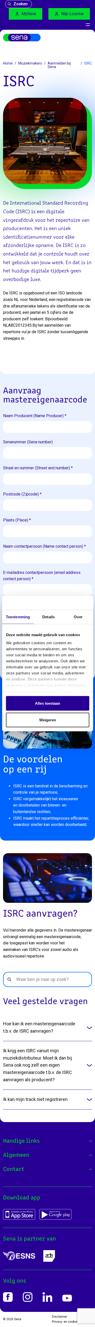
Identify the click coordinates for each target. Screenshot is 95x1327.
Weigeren (47, 720)
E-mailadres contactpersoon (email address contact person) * (42, 575)
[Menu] (88, 25)
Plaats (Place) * (17, 520)
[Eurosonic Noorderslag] (19, 1255)
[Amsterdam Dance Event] (49, 1256)
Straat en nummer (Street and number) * (38, 468)
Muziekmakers (30, 63)
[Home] (22, 37)
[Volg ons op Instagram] (27, 1297)
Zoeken (20, 4)
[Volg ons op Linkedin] (47, 1297)
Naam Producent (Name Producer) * (34, 415)
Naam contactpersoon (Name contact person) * (44, 546)
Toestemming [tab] (18, 617)
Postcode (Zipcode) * (22, 494)
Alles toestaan (47, 703)
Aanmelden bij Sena (59, 65)
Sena (17, 1319)
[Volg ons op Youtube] (67, 1298)
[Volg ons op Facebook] (8, 1297)
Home (8, 63)
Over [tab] (78, 617)
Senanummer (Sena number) (28, 442)
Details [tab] (48, 617)
